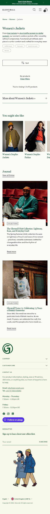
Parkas (7, 50)
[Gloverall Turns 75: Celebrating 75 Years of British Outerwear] (25, 282)
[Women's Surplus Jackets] (12, 136)
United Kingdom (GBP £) (22, 499)
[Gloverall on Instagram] (8, 414)
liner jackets (12, 33)
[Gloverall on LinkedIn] (13, 414)
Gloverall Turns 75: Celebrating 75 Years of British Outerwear (24, 309)
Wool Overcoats (32, 46)
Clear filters (25, 78)
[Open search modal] (34, 9)
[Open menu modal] (40, 9)
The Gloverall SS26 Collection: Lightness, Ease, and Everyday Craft (24, 230)
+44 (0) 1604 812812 (13, 390)
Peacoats (20, 46)
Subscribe (43, 442)
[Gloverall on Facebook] (4, 414)
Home (4, 19)
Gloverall (17, 503)
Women (12, 19)
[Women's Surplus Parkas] (35, 136)
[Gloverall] (8, 10)
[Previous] (7, 2)
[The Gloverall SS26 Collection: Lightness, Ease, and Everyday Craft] (25, 203)
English (4, 499)
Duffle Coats (8, 46)
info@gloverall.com (16, 388)
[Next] (43, 2)
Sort (27, 63)
